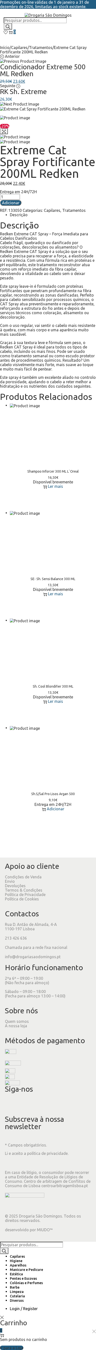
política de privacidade (47, 1153)
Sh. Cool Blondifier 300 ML (53, 686)
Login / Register (24, 1308)
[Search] (8, 26)
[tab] (53, 215)
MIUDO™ (45, 1230)
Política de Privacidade (25, 894)
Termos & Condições (23, 890)
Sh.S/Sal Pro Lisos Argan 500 (53, 794)
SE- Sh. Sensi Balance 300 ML (53, 579)
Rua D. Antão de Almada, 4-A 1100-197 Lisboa (31, 926)
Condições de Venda (23, 877)
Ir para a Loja (11, 1348)
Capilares (19, 47)
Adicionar (10, 203)
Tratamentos (40, 47)
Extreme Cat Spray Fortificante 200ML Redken (47, 161)
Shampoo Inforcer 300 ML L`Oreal (53, 471)
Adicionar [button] (55, 809)
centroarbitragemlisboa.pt (64, 1185)
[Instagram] (24, 1104)
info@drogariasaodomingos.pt (33, 957)
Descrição (19, 215)
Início (5, 47)
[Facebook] (11, 1104)
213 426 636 (16, 938)
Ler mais (55, 486)
